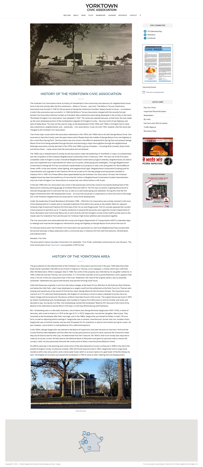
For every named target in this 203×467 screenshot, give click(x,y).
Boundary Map (150, 131)
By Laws (147, 119)
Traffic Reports (150, 127)
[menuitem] (67, 15)
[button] (85, 439)
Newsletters (56, 245)
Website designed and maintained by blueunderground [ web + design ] (40, 464)
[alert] (158, 92)
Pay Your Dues (150, 107)
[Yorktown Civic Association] (101, 6)
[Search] (139, 15)
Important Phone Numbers (155, 111)
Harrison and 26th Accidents (155, 123)
